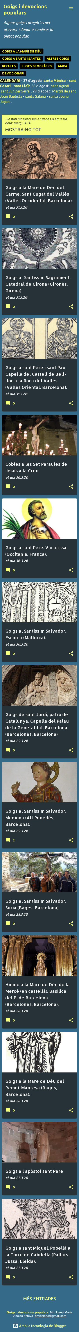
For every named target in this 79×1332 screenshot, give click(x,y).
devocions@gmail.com (50, 1316)
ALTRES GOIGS (58, 58)
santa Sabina (35, 96)
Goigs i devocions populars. (28, 1312)
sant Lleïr (22, 86)
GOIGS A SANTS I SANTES (21, 58)
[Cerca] (62, 9)
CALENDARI (10, 81)
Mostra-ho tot (23, 129)
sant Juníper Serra (15, 91)
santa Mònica (54, 81)
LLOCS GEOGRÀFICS (37, 66)
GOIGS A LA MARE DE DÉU (21, 51)
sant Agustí (60, 86)
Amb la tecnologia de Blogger (42, 1326)
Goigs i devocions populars (25, 10)
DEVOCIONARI (13, 73)
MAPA (62, 66)
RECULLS (9, 66)
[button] (71, 217)
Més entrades (39, 1298)
